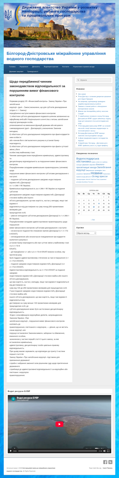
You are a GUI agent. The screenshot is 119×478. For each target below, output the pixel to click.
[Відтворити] (11, 451)
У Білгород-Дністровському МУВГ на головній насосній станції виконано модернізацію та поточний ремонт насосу (94, 128)
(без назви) (82, 94)
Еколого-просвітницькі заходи (90, 166)
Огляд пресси (99, 176)
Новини (96, 172)
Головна (12, 66)
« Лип (93, 220)
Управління (24, 66)
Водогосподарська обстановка (87, 160)
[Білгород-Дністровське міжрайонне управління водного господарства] (59, 46)
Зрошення (86, 174)
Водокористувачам (51, 66)
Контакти (65, 66)
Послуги (90, 182)
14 (99, 203)
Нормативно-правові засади (83, 66)
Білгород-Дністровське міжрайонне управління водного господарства (56, 55)
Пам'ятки (93, 179)
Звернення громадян (94, 170)
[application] (59, 424)
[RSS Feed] (110, 462)
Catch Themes (107, 468)
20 (94, 207)
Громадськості (32, 71)
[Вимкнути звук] (104, 451)
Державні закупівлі (16, 71)
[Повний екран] (108, 451)
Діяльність (36, 66)
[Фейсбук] (105, 462)
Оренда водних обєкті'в (83, 179)
